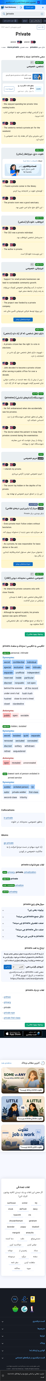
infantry (23, 797)
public (7, 715)
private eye (9, 1012)
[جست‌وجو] (4, 14)
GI (32, 786)
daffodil (23, 1209)
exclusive (18, 667)
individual (31, 662)
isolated (17, 735)
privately (13, 891)
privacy (11, 872)
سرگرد (24, 1256)
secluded (20, 740)
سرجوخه (11, 1256)
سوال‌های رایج (35, 21)
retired (7, 751)
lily (36, 1203)
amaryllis (30, 1232)
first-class (33, 792)
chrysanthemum (16, 1220)
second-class (10, 797)
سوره (29, 1268)
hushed (7, 698)
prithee (7, 996)
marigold (16, 1232)
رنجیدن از (23, 1250)
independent (33, 672)
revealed (16, 762)
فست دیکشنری (17, 1366)
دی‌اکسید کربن (15, 1244)
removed (8, 740)
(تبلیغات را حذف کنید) (30, 161)
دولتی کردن (31, 1244)
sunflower (11, 1203)
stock (10, 1209)
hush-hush (27, 693)
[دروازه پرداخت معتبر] (33, 1299)
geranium (33, 1220)
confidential (18, 662)
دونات (10, 1250)
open (15, 715)
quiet (26, 735)
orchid (24, 1203)
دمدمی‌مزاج (35, 1238)
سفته (35, 1256)
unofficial (20, 672)
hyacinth (17, 1215)
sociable (25, 715)
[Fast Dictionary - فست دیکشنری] (8, 7)
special (7, 667)
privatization (30, 872)
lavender (10, 1227)
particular (29, 677)
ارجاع (25, 21)
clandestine (18, 703)
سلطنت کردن (29, 1262)
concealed (32, 740)
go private (8, 842)
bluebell (35, 1227)
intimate (37, 667)
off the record (31, 688)
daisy (35, 1209)
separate (8, 672)
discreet (8, 682)
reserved (8, 677)
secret (7, 662)
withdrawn (30, 745)
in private (8, 817)
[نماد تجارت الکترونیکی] (24, 1299)
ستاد (36, 1250)
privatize (19, 885)
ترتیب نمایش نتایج (8, 21)
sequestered (19, 751)
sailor (6, 792)
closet (7, 703)
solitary (18, 745)
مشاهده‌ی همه (6, 1063)
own (28, 667)
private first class (12, 1017)
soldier (7, 786)
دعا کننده (9, 1238)
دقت (22, 1238)
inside (18, 677)
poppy (23, 1227)
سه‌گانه (17, 1268)
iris (29, 1215)
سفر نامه (14, 1262)
